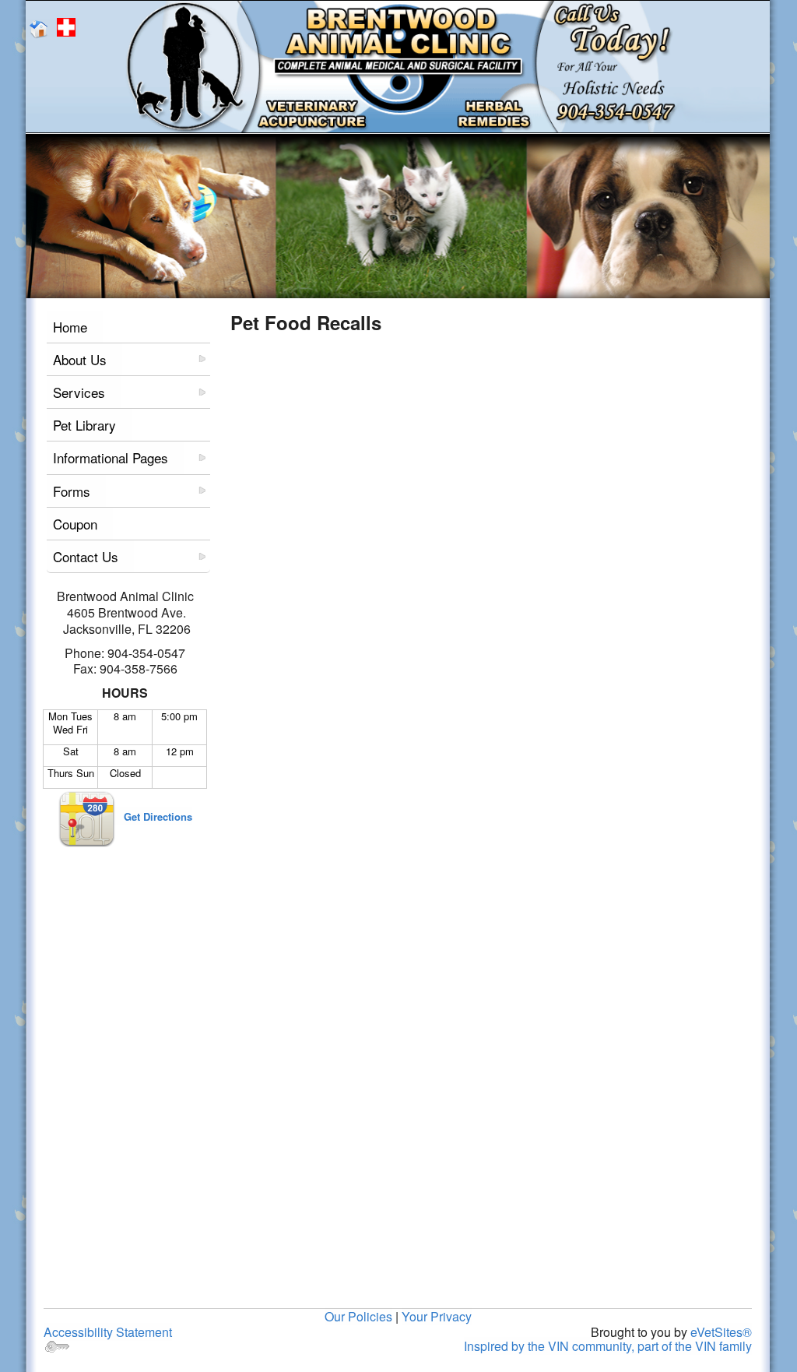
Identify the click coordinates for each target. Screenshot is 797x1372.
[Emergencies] (68, 28)
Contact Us (85, 556)
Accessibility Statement (108, 1332)
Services (79, 392)
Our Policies (358, 1316)
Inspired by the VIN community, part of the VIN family (608, 1346)
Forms (71, 491)
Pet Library (84, 424)
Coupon (75, 523)
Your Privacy (437, 1316)
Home (70, 326)
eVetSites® (721, 1332)
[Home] (41, 28)
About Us (80, 359)
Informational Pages (110, 457)
